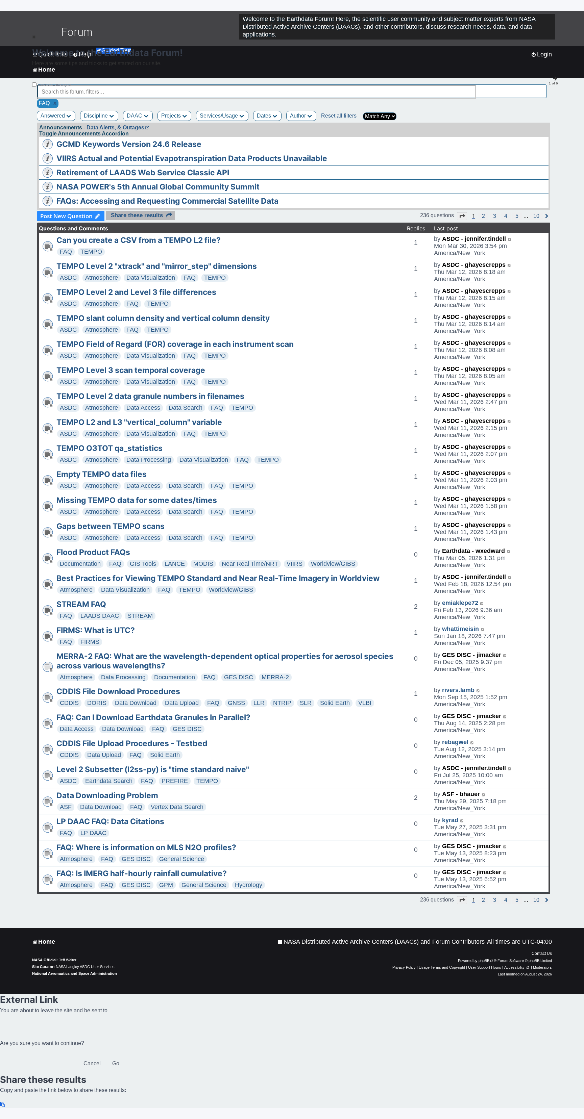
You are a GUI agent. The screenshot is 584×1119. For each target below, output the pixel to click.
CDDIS (69, 703)
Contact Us (542, 953)
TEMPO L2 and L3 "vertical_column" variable (139, 422)
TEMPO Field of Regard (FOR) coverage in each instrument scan (175, 344)
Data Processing (148, 459)
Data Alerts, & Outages (115, 127)
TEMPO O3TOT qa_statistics (109, 448)
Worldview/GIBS (333, 563)
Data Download (135, 703)
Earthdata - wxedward (473, 551)
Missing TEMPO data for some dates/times (136, 500)
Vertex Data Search (177, 807)
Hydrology (248, 885)
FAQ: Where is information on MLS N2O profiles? (146, 847)
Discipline (96, 116)
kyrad (450, 820)
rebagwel (455, 742)
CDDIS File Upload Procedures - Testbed (132, 743)
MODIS (203, 563)
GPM (166, 885)
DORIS (96, 703)
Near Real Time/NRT (250, 563)
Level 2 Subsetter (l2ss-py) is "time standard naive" (152, 769)
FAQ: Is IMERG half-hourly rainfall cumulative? (141, 873)
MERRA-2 (275, 677)
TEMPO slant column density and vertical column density (163, 318)
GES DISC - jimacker (471, 655)
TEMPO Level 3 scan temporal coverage (130, 370)
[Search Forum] (542, 88)
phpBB (484, 961)
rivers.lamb (458, 690)
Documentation (80, 563)
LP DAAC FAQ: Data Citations (110, 821)
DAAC (135, 116)
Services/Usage (219, 116)
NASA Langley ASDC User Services (85, 967)
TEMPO (91, 251)
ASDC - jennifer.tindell (474, 238)
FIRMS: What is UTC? (95, 630)
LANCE (175, 563)
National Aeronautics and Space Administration (74, 973)
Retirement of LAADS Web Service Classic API (142, 172)
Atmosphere (101, 277)
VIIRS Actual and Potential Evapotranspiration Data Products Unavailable (191, 158)
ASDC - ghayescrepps (474, 264)
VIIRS (294, 563)
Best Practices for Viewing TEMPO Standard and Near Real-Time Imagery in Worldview (218, 578)
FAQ (66, 251)
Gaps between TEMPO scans (110, 526)
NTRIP (282, 703)
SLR (306, 703)
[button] (462, 216)
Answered (53, 116)
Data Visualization (150, 277)
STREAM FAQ (81, 604)
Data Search (185, 407)
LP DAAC (93, 833)
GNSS (236, 703)
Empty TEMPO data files (101, 474)
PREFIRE (175, 781)
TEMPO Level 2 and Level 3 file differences (136, 292)
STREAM (140, 615)
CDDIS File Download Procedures (118, 691)
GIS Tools (143, 563)
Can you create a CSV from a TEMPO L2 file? (138, 240)
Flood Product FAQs (93, 552)
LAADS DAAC (99, 615)
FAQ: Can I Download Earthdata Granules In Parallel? (153, 717)
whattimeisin (460, 629)
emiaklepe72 (460, 603)
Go (115, 1063)
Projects (171, 116)
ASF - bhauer (461, 794)
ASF (66, 807)
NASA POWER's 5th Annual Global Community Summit (158, 187)
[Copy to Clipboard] (2, 1104)
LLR (259, 703)
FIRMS (89, 641)
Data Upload (182, 703)
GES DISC (238, 677)
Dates (264, 116)
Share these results (137, 215)
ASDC (68, 277)
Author (298, 116)
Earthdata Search (108, 781)
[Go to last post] (510, 239)
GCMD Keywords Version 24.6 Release (128, 144)
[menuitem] (381, 941)
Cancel (92, 1063)
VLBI (364, 703)
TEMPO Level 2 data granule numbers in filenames (150, 396)
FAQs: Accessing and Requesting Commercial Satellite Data (167, 201)
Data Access (143, 407)
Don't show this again (54, 85)
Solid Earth (335, 703)
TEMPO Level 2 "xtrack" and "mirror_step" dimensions (156, 266)
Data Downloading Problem (107, 795)
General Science (181, 859)
